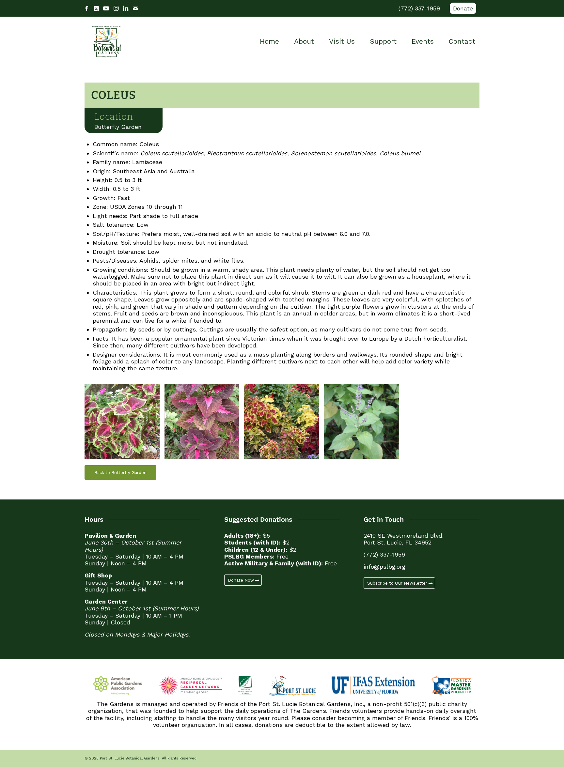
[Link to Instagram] (116, 8)
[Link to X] (96, 8)
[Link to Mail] (135, 8)
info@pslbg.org (384, 566)
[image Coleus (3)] (284, 424)
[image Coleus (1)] (124, 424)
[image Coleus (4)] (204, 424)
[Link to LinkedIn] (126, 8)
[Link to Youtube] (106, 8)
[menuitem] (461, 8)
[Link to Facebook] (86, 8)
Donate (463, 8)
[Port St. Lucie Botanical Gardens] (107, 41)
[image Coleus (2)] (364, 424)
